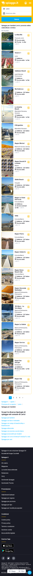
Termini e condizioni (7, 526)
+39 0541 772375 (5, 569)
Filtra (22, 571)
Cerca (16, 19)
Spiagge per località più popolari (11, 508)
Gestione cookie (6, 530)
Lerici (19, 404)
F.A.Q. (3, 476)
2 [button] (13, 398)
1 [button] (10, 398)
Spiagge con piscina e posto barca (12, 431)
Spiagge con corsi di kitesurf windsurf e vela (15, 437)
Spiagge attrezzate (7, 428)
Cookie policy (5, 520)
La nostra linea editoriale (9, 470)
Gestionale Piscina (7, 483)
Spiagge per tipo (6, 505)
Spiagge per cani (6, 439)
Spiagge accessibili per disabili (11, 434)
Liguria (12, 402)
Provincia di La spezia (8, 404)
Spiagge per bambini (8, 418)
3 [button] (16, 398)
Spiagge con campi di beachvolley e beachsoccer (12, 424)
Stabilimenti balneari (7, 495)
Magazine (4, 466)
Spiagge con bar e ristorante (10, 420)
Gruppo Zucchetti (14, 453)
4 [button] (19, 398)
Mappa (13, 571)
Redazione (4, 473)
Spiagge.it (4, 402)
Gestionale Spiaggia (7, 480)
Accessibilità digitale (8, 533)
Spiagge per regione (7, 498)
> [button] (22, 398)
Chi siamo (4, 463)
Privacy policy (5, 523)
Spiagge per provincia (8, 501)
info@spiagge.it (15, 569)
